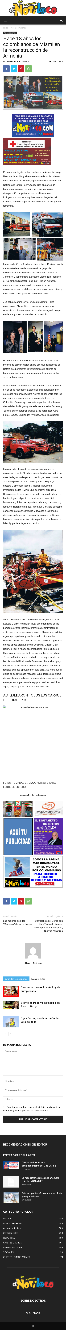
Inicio (5, 27)
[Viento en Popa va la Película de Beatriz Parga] (11, 1005)
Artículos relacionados (16, 979)
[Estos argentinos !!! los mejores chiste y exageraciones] (11, 1197)
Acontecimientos (18, 27)
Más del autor (38, 979)
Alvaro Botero (13, 61)
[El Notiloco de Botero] (33, 8)
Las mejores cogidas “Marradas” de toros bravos (17, 922)
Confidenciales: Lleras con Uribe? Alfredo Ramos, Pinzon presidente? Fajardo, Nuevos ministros (48, 925)
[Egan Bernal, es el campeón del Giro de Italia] (11, 1021)
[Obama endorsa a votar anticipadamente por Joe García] (11, 1165)
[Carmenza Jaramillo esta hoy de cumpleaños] (11, 991)
